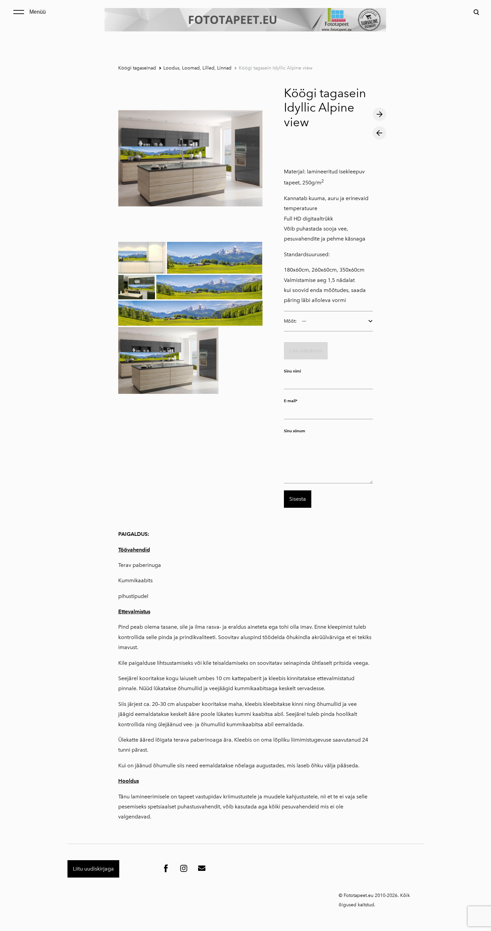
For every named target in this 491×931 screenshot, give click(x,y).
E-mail (290, 401)
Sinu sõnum (294, 430)
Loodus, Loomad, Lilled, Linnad (197, 68)
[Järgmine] (379, 114)
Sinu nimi (292, 370)
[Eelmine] (379, 133)
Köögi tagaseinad (137, 68)
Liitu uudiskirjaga (93, 869)
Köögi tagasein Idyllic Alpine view (275, 68)
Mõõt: (290, 321)
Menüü (37, 12)
